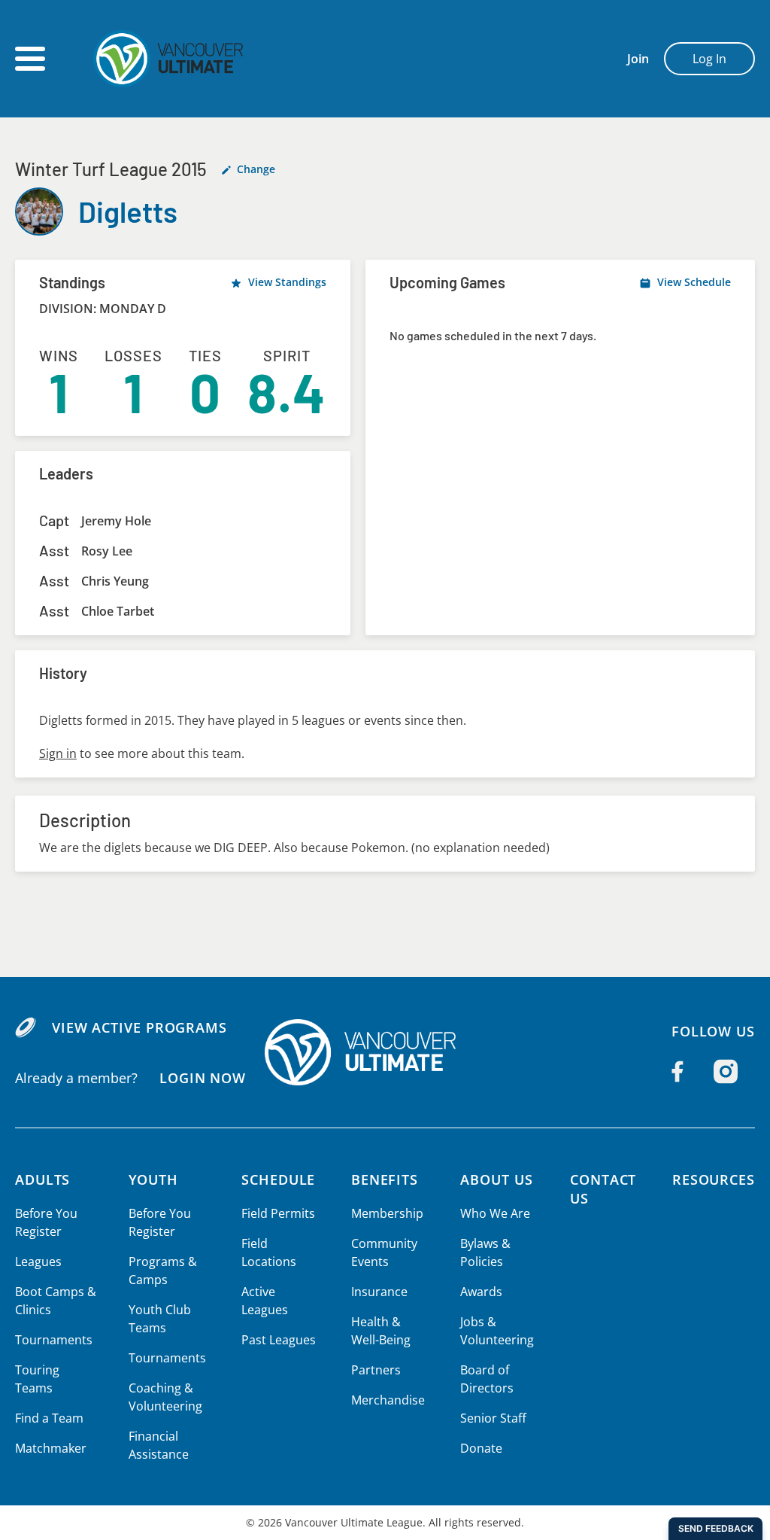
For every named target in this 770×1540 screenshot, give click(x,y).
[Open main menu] (30, 59)
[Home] (385, 1052)
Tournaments (53, 1340)
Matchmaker (50, 1448)
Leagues (38, 1261)
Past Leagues (278, 1340)
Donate (481, 1448)
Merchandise (388, 1400)
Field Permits (278, 1213)
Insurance (379, 1291)
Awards (481, 1291)
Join (638, 58)
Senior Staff (493, 1418)
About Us (496, 1179)
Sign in (58, 753)
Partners (376, 1370)
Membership (387, 1213)
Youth (154, 1179)
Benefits (384, 1179)
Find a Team (49, 1418)
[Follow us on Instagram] (726, 1071)
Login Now (202, 1078)
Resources (713, 1179)
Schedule (278, 1179)
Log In (709, 58)
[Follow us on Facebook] (677, 1071)
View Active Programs (139, 1027)
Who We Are (495, 1213)
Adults (42, 1179)
